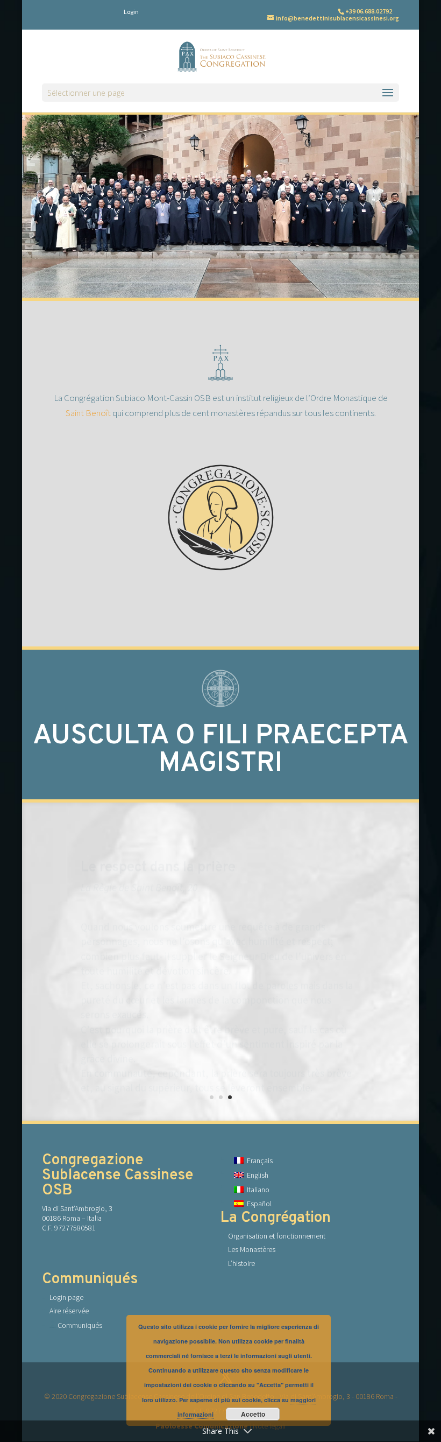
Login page (66, 1297)
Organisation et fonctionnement (276, 1236)
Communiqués (79, 1325)
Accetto (253, 1414)
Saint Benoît (88, 413)
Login (131, 12)
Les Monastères (251, 1249)
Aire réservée (69, 1311)
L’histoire (241, 1263)
